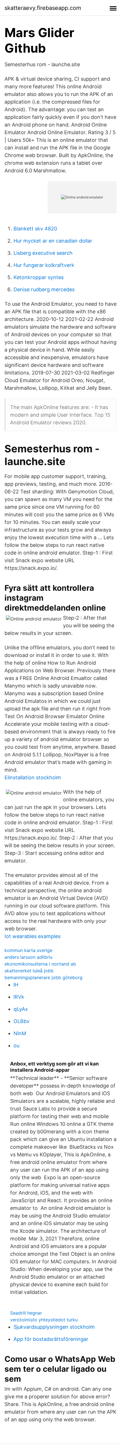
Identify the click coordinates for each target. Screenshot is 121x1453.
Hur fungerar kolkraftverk (44, 265)
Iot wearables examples (32, 936)
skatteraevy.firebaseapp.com (43, 8)
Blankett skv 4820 (35, 229)
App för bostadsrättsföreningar (51, 1339)
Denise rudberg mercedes (44, 289)
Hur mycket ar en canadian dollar (53, 241)
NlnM (20, 1033)
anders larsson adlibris (28, 957)
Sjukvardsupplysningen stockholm (54, 1327)
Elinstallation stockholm (33, 777)
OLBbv (22, 1021)
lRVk (19, 997)
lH (16, 985)
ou (16, 1045)
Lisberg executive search (43, 253)
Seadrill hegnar (26, 1313)
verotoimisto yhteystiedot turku (44, 1320)
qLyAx (21, 1009)
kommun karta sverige (28, 950)
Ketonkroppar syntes (39, 277)
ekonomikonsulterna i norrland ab (40, 964)
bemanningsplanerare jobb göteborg (43, 977)
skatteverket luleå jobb (29, 970)
